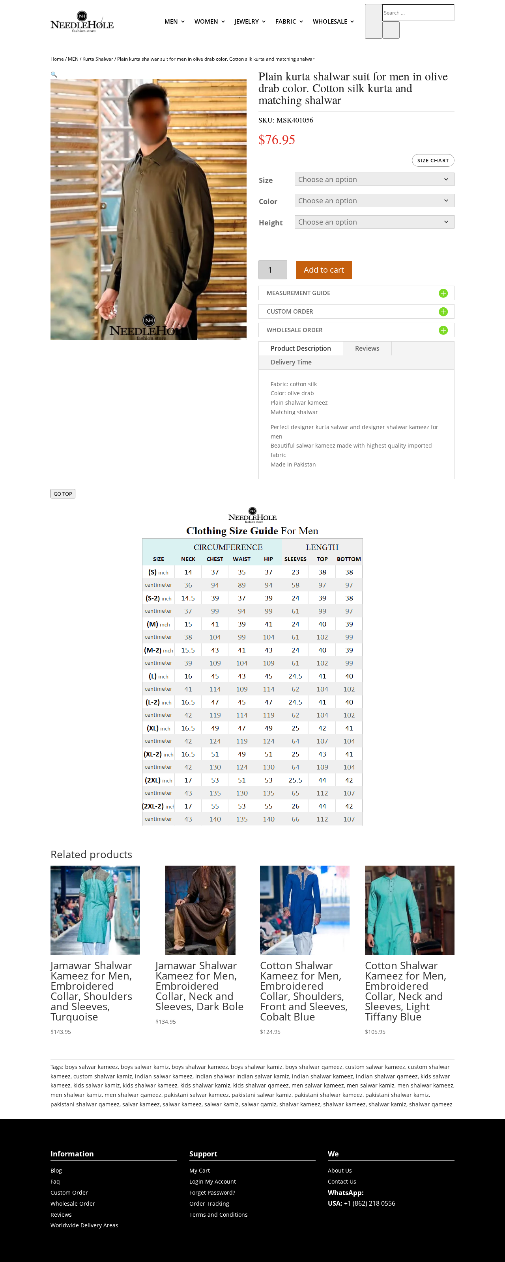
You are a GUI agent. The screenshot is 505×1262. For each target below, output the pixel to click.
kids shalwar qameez (261, 1085)
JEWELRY (247, 21)
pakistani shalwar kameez (328, 1094)
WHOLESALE (330, 21)
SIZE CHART (433, 160)
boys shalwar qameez (313, 1067)
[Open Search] (373, 21)
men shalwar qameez (133, 1094)
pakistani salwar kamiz (262, 1094)
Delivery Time (291, 362)
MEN (171, 21)
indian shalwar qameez (387, 1076)
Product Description (301, 348)
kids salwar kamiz (96, 1085)
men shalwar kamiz (76, 1094)
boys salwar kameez (91, 1067)
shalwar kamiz (387, 1104)
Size (266, 180)
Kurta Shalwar (97, 59)
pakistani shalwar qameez (85, 1104)
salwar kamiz (221, 1104)
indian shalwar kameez (322, 1076)
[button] (53, 74)
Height (271, 222)
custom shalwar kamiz (102, 1076)
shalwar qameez (431, 1104)
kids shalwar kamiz (205, 1085)
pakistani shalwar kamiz (397, 1094)
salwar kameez (182, 1104)
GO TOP (63, 493)
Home (57, 59)
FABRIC (285, 21)
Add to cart (324, 269)
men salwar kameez (318, 1085)
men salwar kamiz (371, 1085)
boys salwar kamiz (145, 1067)
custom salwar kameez (375, 1067)
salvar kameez (141, 1104)
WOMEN (206, 21)
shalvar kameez (299, 1104)
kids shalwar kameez (150, 1085)
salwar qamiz (259, 1104)
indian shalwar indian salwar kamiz (242, 1076)
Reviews (367, 348)
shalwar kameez (344, 1104)
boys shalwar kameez (200, 1067)
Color (268, 201)
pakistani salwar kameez (196, 1094)
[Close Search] (391, 30)
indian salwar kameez (164, 1076)
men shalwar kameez (425, 1085)
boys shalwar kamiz (256, 1067)
